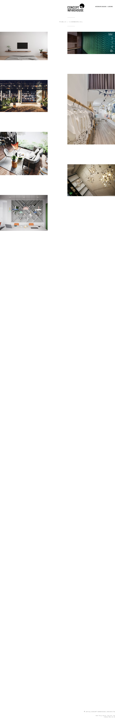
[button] (110, 7)
